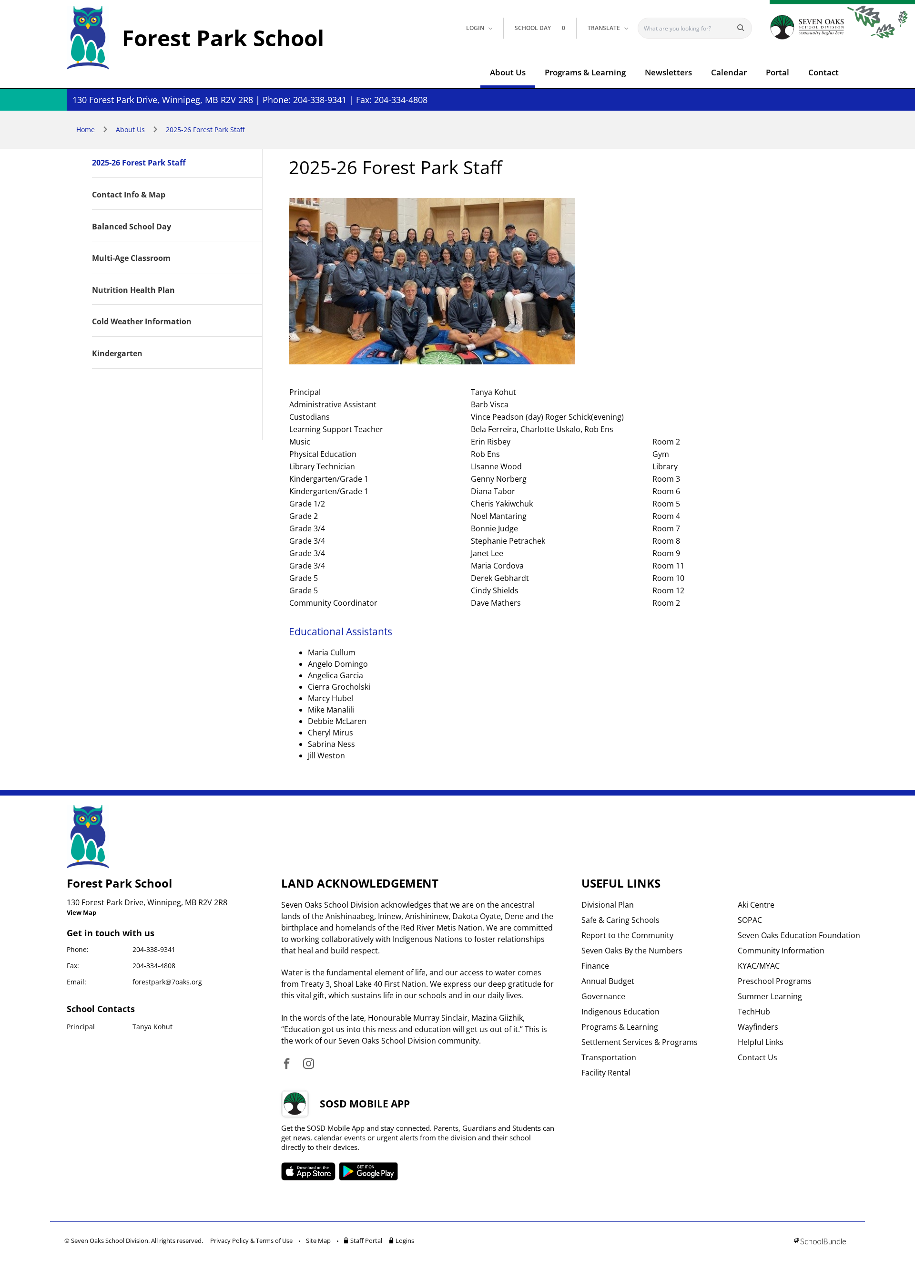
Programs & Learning (585, 72)
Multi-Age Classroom (131, 258)
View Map (81, 912)
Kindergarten (117, 354)
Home (85, 129)
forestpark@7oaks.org (167, 981)
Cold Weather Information (142, 322)
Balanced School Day (131, 227)
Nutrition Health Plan (133, 290)
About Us (508, 72)
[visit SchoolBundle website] (820, 1242)
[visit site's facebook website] (286, 1064)
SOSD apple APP (308, 1171)
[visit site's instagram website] (308, 1064)
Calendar (729, 72)
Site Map (318, 1240)
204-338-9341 (153, 949)
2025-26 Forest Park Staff (205, 129)
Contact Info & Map (128, 195)
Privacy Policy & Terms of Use (251, 1240)
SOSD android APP (368, 1171)
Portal (777, 72)
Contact (823, 72)
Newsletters (668, 72)
